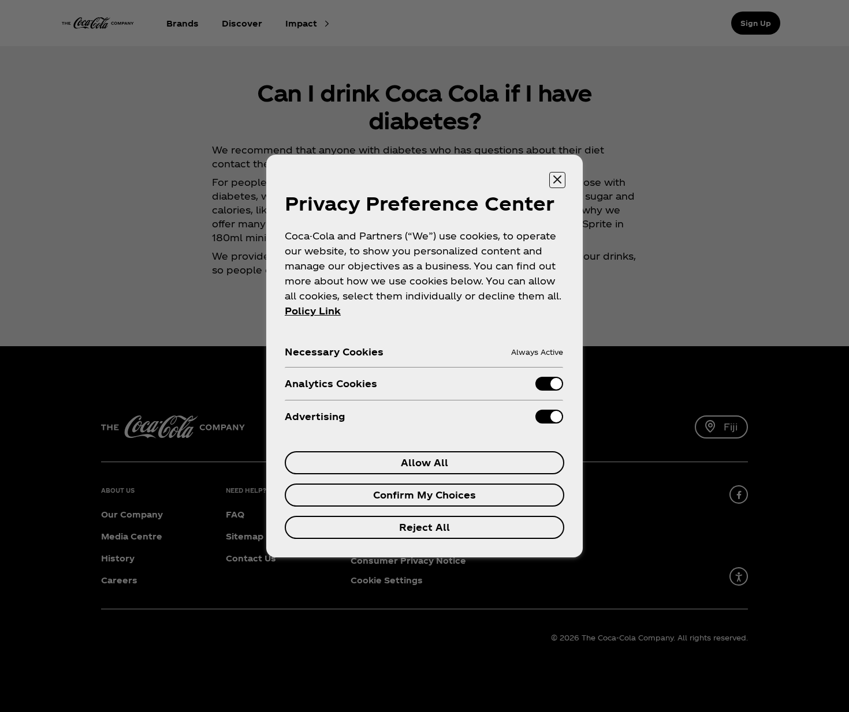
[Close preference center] (557, 180)
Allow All (424, 462)
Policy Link (313, 310)
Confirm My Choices (424, 494)
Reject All (424, 527)
